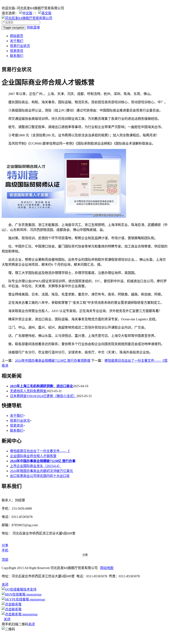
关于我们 (16, 41)
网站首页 (16, 36)
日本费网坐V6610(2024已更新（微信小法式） (43, 396)
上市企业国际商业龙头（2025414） (35, 466)
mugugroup (33, 594)
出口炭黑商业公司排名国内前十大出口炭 (40, 476)
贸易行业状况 (20, 46)
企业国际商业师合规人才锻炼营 (33, 456)
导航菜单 (33, 27)
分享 (5, 545)
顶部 (5, 559)
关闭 (7, 619)
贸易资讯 (16, 51)
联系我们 (16, 56)
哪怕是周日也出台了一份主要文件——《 (40, 451)
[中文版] (25, 13)
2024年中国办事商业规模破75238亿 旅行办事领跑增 (52, 360)
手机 (5, 550)
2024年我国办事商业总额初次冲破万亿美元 (41, 471)
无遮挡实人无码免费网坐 (28, 391)
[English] (44, 13)
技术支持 (29, 589)
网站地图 (106, 568)
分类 (85, 554)
